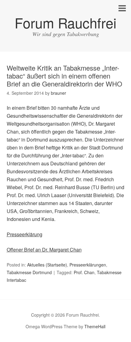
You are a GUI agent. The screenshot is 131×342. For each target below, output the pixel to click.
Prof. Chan (84, 272)
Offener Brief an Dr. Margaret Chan (44, 249)
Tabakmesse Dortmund (29, 272)
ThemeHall (94, 326)
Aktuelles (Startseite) (47, 265)
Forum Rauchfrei (65, 22)
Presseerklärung (24, 234)
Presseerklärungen (87, 265)
